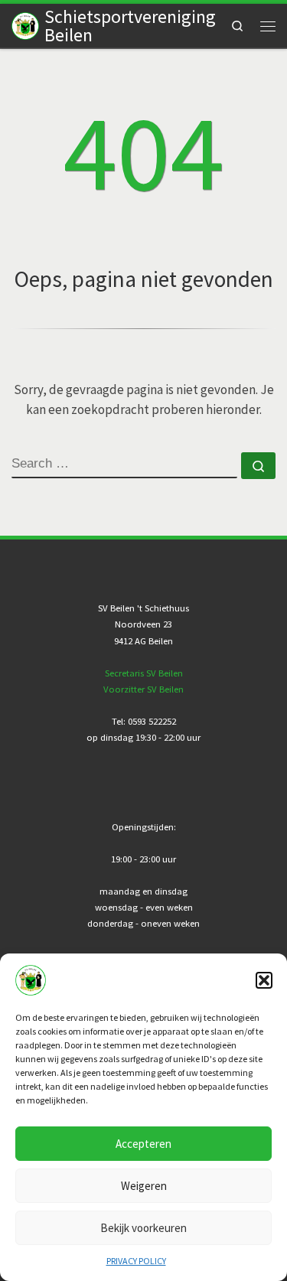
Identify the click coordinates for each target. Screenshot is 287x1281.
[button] (264, 980)
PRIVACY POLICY (136, 1260)
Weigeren (144, 1185)
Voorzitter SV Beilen (143, 689)
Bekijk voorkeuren (143, 1228)
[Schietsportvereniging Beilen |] (25, 24)
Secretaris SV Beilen (144, 673)
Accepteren (143, 1143)
